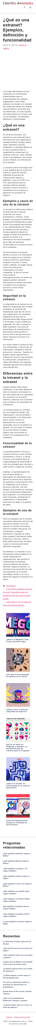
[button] (25, 7)
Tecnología (10, 586)
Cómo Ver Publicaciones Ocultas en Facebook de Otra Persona (16, 823)
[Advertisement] (18, 71)
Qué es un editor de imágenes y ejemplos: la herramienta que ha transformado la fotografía (17, 748)
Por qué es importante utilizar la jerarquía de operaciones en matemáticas (16, 984)
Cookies (9, 1017)
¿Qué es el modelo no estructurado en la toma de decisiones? (18, 786)
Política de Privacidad (22, 1017)
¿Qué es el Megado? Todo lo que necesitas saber (17, 640)
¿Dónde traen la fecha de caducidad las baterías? (17, 711)
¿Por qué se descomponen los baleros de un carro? (17, 675)
